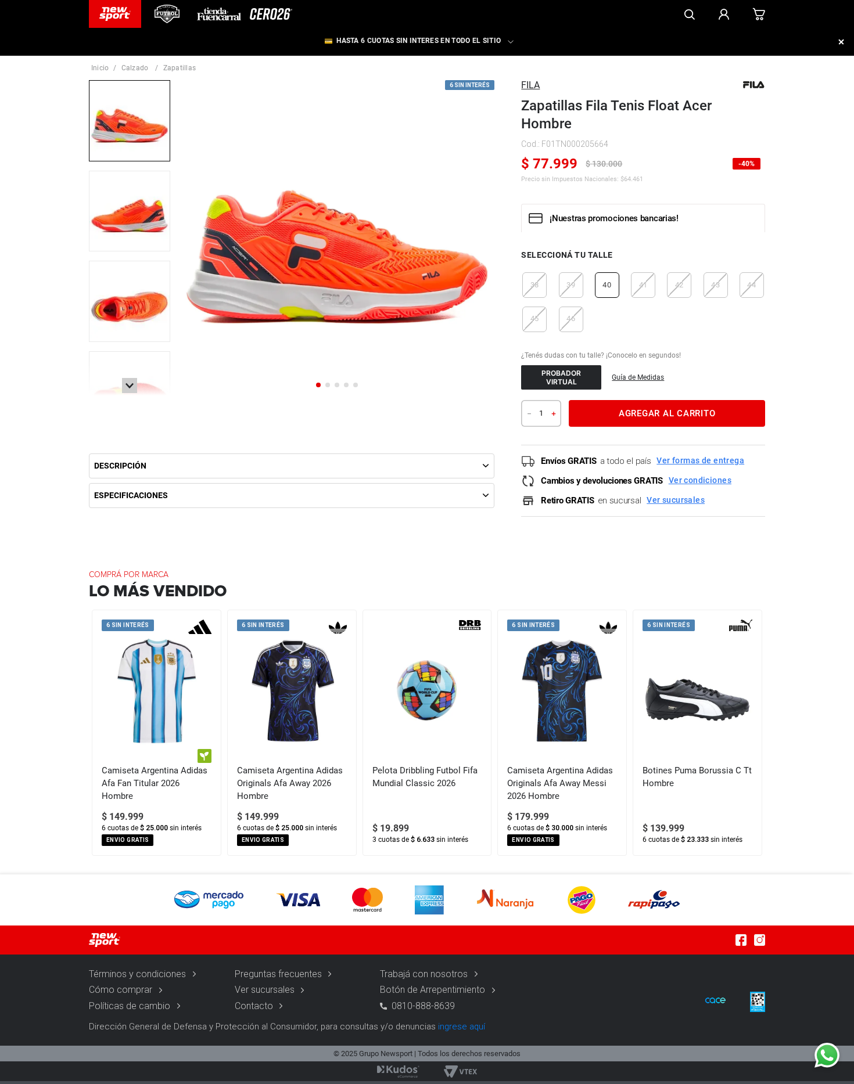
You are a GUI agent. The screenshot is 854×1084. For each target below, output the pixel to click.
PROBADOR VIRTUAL (561, 377)
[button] (534, 285)
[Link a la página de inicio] (100, 68)
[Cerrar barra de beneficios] (841, 42)
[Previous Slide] (98, 733)
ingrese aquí (461, 1026)
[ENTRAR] (723, 14)
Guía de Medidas (638, 377)
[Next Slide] (756, 733)
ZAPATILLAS (179, 68)
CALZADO (135, 68)
